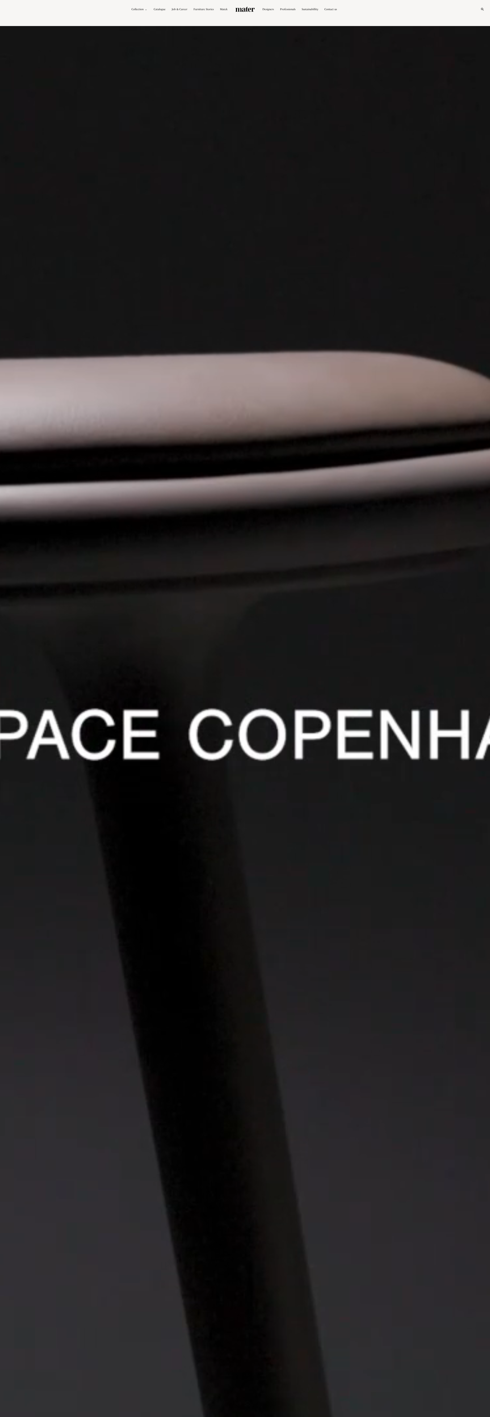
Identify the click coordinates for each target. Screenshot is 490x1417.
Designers (268, 9)
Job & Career (179, 9)
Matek (224, 9)
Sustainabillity (310, 9)
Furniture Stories (204, 9)
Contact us (330, 9)
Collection (137, 9)
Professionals (288, 9)
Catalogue (160, 9)
